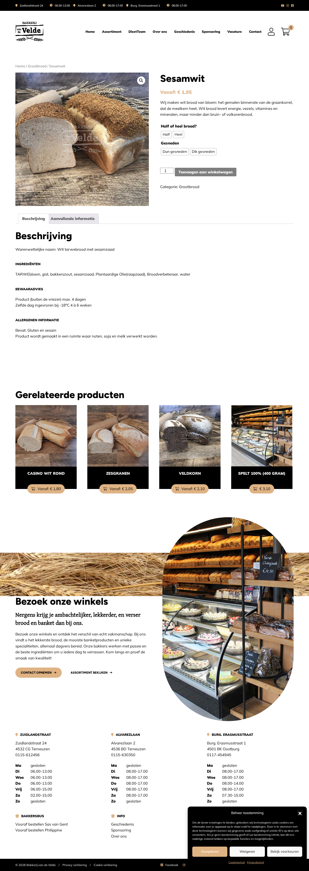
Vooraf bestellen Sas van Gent (41, 824)
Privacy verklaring (74, 865)
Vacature (234, 32)
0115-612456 (27, 754)
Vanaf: (49, 488)
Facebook (171, 865)
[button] (300, 813)
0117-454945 (219, 754)
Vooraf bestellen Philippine (38, 830)
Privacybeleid (255, 862)
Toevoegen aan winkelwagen (205, 172)
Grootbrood (37, 66)
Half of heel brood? (179, 126)
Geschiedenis (184, 32)
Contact (255, 32)
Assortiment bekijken (89, 672)
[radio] (166, 134)
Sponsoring (211, 32)
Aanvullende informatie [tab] (73, 218)
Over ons (160, 32)
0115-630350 (123, 754)
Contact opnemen (36, 672)
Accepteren (210, 851)
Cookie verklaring (105, 865)
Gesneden (170, 143)
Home (90, 32)
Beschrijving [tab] (33, 218)
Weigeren (247, 851)
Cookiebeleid (236, 862)
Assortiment (111, 32)
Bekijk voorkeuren (285, 851)
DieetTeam (136, 32)
